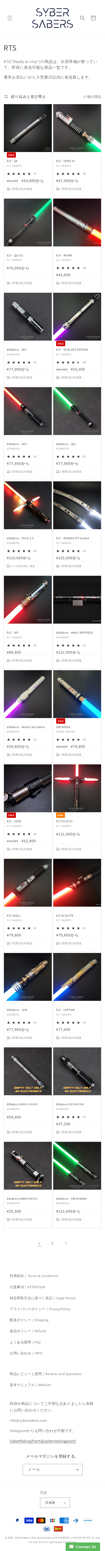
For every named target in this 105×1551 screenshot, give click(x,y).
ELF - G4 (12, 161)
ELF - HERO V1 (65, 161)
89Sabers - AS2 (16, 349)
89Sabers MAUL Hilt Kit (22, 1104)
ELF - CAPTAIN (65, 1010)
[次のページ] (65, 1243)
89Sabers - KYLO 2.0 (20, 538)
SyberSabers (23, 1537)
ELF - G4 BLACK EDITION (72, 349)
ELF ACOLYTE (65, 915)
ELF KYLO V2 (64, 821)
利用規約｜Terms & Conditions (34, 1276)
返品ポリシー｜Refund (28, 1331)
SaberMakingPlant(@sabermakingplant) (43, 1441)
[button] (9, 18)
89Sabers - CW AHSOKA (71, 1198)
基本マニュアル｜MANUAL (31, 1385)
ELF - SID (12, 632)
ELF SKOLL (14, 915)
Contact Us (85, 1547)
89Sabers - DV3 (17, 444)
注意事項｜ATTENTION (27, 1287)
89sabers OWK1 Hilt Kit (22, 1198)
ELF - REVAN (64, 255)
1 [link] (39, 1243)
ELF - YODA (14, 821)
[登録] (77, 1469)
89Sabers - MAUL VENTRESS (74, 632)
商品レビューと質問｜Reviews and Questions (46, 1374)
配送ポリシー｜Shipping (29, 1320)
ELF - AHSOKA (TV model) (73, 538)
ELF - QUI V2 (15, 255)
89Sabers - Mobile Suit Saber (26, 727)
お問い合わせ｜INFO (26, 1353)
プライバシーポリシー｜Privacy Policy (40, 1309)
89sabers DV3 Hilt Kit (70, 1104)
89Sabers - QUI (66, 444)
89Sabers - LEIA (17, 1010)
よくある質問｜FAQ (25, 1342)
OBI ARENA (63, 727)
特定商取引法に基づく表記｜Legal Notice (43, 1298)
